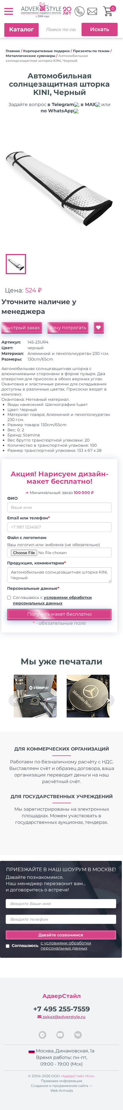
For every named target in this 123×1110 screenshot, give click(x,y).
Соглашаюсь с (52, 600)
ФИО (12, 498)
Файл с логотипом (26, 537)
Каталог (21, 29)
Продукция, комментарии (36, 563)
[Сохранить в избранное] (99, 328)
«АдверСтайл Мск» (77, 1076)
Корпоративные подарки (46, 51)
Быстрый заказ (22, 327)
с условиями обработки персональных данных (66, 945)
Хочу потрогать (68, 327)
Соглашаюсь (51, 945)
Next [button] (108, 700)
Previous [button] (15, 700)
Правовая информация (61, 1081)
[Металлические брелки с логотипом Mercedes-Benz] (87, 696)
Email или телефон (28, 518)
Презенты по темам (91, 51)
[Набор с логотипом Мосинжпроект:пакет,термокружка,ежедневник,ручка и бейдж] (35, 696)
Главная (13, 51)
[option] (59, 185)
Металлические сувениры (30, 56)
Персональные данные (33, 588)
